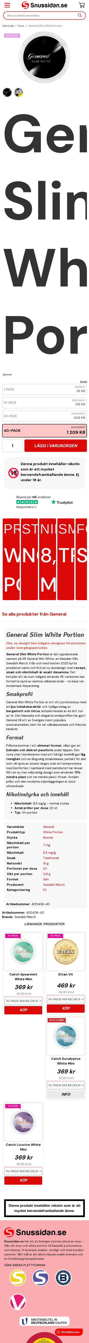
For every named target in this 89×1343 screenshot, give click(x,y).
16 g (46, 863)
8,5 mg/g (49, 853)
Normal (48, 838)
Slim (46, 879)
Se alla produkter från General (34, 614)
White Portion (53, 832)
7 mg (46, 845)
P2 (45, 890)
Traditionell (51, 858)
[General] (7, 374)
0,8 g (47, 874)
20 (45, 869)
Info (65, 1094)
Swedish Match (54, 885)
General (48, 827)
